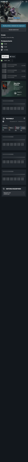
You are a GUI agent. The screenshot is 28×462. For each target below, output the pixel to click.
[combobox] (7, 60)
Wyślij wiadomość (14, 29)
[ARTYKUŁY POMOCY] (24, 119)
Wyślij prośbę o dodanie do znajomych (14, 25)
